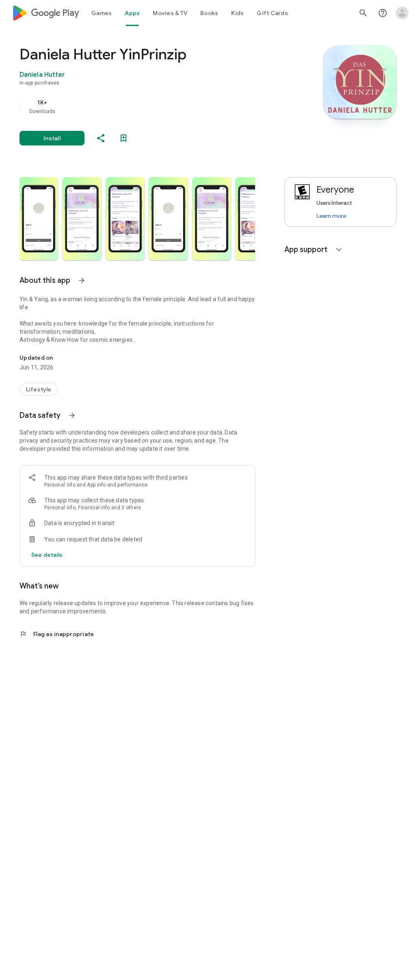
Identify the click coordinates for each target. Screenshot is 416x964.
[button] (39, 218)
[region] (149, 106)
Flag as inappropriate (57, 634)
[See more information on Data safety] (72, 415)
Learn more (331, 215)
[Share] (100, 138)
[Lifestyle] (39, 389)
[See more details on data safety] (47, 555)
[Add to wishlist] (123, 138)
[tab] (101, 13)
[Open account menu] (402, 13)
